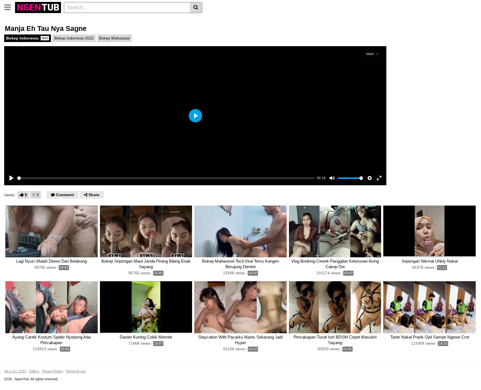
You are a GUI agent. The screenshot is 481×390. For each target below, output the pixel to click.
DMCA (34, 371)
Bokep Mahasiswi (114, 38)
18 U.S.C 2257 (15, 371)
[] (196, 7)
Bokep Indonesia (27, 38)
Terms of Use (76, 371)
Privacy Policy (52, 371)
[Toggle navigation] (9, 6)
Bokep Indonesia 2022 (74, 38)
